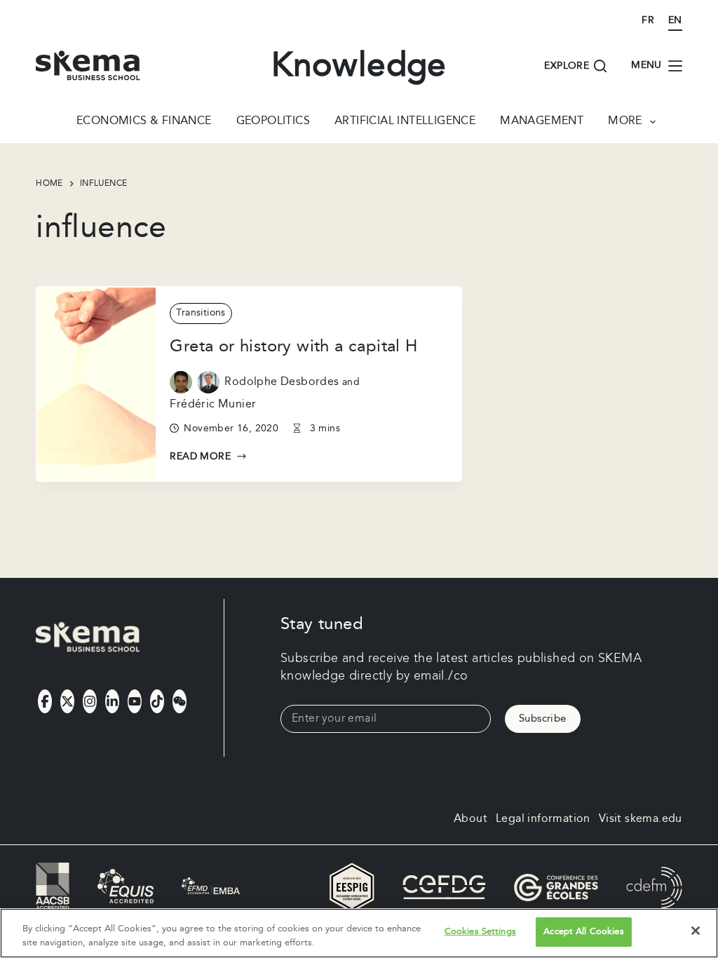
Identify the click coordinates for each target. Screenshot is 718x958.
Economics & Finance (144, 122)
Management (541, 122)
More (625, 122)
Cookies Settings (480, 931)
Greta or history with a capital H (293, 346)
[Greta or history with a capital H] (96, 384)
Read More (200, 457)
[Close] (695, 930)
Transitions (200, 313)
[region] (359, 933)
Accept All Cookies (583, 931)
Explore (566, 66)
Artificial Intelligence (404, 122)
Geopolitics (273, 122)
